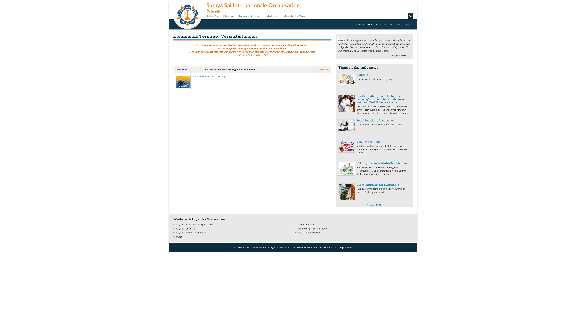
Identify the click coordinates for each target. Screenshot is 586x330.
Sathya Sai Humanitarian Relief (190, 232)
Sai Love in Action (306, 224)
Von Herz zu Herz (368, 142)
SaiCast (178, 236)
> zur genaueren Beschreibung (209, 76)
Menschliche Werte (295, 16)
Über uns (228, 16)
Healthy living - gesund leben (312, 228)
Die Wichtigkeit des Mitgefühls (378, 185)
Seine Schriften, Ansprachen (376, 121)
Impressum (346, 247)
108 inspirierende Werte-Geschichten (382, 163)
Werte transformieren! (308, 232)
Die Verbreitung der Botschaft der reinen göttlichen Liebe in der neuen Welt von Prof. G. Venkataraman (381, 99)
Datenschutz (330, 247)
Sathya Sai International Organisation (193, 224)
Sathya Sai (212, 16)
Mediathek (273, 16)
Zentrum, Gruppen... (250, 16)
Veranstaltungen (375, 24)
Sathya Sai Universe (184, 228)
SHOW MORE (374, 205)
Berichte (362, 75)
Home (358, 24)
